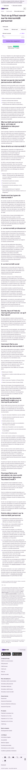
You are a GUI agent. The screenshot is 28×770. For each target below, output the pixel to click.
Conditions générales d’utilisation (8, 750)
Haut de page (22, 649)
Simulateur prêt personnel (7, 683)
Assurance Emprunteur (6, 701)
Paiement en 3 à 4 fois (6, 716)
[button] (22, 33)
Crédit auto (3, 669)
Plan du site (3, 764)
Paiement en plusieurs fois (7, 713)
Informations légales (6, 737)
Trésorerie (6, 29)
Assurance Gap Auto (5, 706)
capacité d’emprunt (16, 564)
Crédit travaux (4, 666)
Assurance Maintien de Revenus (8, 704)
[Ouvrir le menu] (24, 9)
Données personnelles (6, 745)
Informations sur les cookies (7, 748)
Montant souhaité (7, 33)
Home (2, 11)
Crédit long (3, 724)
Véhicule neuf (15, 29)
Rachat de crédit (5, 674)
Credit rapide (9, 11)
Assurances (3, 698)
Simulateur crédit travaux (7, 689)
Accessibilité (4, 740)
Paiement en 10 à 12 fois (7, 718)
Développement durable (6, 730)
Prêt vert (3, 671)
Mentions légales (5, 742)
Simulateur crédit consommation (8, 681)
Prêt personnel (4, 663)
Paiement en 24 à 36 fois (7, 721)
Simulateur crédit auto (6, 686)
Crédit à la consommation (7, 661)
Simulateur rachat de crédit (7, 691)
